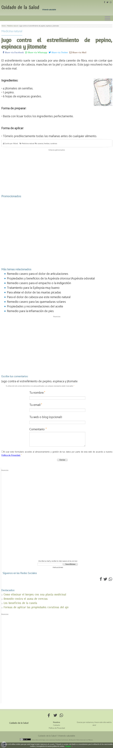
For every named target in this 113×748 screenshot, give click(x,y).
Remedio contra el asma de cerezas (26, 599)
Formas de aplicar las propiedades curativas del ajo (36, 607)
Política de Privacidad (57, 728)
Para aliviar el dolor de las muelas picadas (34, 292)
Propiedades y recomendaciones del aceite (35, 306)
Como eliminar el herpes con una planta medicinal (35, 594)
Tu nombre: (37, 392)
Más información (78, 746)
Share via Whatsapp (37, 52)
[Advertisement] (56, 172)
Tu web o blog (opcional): (45, 417)
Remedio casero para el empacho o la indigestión (39, 283)
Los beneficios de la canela (20, 603)
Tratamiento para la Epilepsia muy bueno (33, 287)
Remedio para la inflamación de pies (30, 311)
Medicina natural (11, 31)
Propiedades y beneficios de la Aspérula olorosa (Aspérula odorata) (51, 278)
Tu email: (35, 405)
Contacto (56, 725)
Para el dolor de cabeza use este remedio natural (39, 297)
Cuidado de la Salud (20, 7)
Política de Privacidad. (11, 455)
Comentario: (38, 429)
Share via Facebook (14, 52)
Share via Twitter (59, 52)
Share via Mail (79, 52)
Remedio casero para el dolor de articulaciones (37, 273)
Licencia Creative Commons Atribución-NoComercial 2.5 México (71, 740)
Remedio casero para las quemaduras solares (36, 301)
